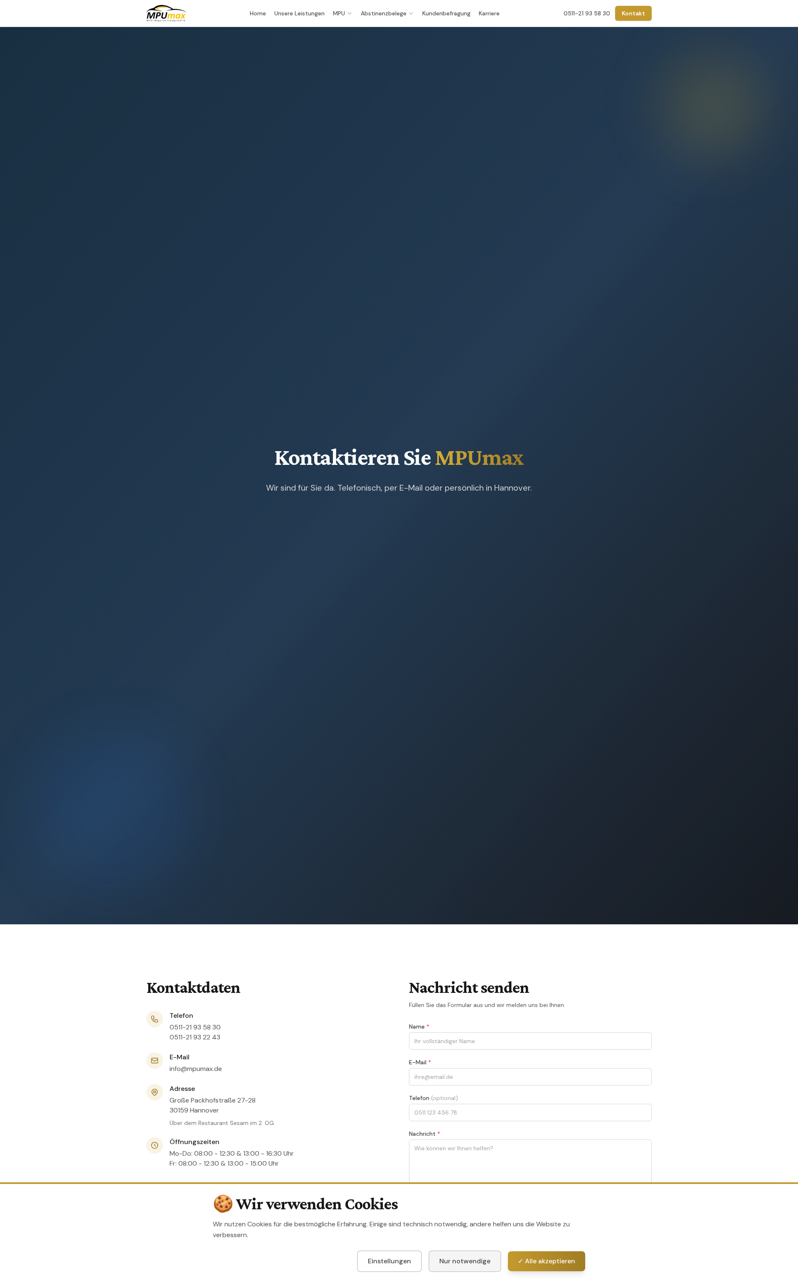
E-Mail (420, 1062)
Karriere (489, 13)
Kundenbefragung (446, 13)
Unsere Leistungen (299, 13)
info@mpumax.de (196, 1068)
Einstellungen (389, 1261)
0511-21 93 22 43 (195, 1037)
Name (419, 1026)
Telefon (433, 1098)
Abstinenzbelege (383, 13)
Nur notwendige (464, 1261)
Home (258, 13)
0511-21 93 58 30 (587, 13)
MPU (339, 13)
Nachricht (424, 1133)
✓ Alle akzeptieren (546, 1261)
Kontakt (633, 13)
